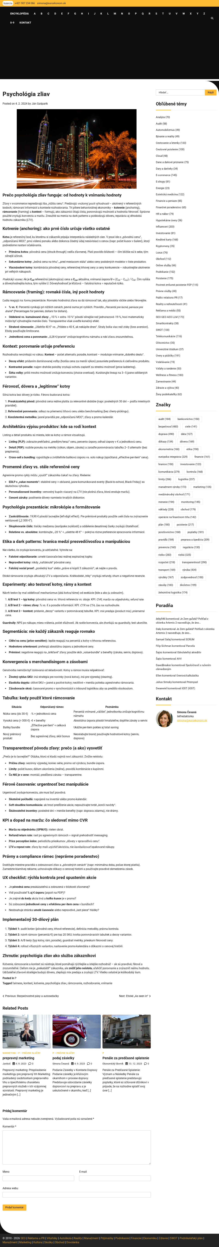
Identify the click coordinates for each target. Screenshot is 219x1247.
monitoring (190, 502)
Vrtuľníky (52, 1238)
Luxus (159, 252)
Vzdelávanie (163, 362)
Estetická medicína (167, 194)
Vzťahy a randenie (166, 368)
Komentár (9, 1126)
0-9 (12, 22)
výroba (189, 570)
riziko (164, 555)
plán (164, 524)
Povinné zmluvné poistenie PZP (174, 284)
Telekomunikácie (165, 336)
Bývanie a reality (165, 136)
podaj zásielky (63, 1058)
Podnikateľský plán (191, 1238)
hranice (165, 464)
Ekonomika (150, 1238)
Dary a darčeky (164, 168)
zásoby (165, 585)
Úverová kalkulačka (187, 675)
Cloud (159, 155)
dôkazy (165, 441)
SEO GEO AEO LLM (167, 317)
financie (202, 456)
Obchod (160, 259)
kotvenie (39, 983)
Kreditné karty (164, 239)
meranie (166, 502)
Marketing (9, 1053)
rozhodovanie (91, 983)
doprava (166, 434)
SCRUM (190, 639)
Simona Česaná (61, 1063)
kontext (28, 983)
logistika (186, 479)
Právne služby (31, 1053)
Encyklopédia (19, 13)
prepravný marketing (18, 1058)
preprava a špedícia (195, 539)
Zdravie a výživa (165, 388)
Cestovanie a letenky (168, 143)
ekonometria (168, 449)
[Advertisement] (109, 55)
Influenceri (162, 226)
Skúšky (48, 1242)
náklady (166, 509)
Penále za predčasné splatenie (125, 1058)
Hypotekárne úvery (166, 220)
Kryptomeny (162, 246)
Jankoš (6, 1063)
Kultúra (37, 1242)
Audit (159, 123)
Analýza (160, 117)
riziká (184, 555)
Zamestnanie (163, 381)
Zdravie (163, 1238)
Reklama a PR (36, 1238)
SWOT (159, 330)
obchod (188, 509)
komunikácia (169, 471)
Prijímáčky (107, 1238)
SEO (23, 1238)
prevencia (167, 547)
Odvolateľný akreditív (189, 652)
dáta (186, 434)
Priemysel (192, 682)
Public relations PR (166, 297)
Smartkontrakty (164, 323)
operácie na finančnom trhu (177, 517)
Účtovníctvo (163, 343)
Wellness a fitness (166, 375)
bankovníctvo (188, 419)
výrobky (166, 577)
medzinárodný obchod (174, 494)
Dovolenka (72, 1242)
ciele (191, 426)
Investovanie (163, 233)
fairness (17, 983)
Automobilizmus (165, 130)
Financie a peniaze (166, 201)
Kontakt (25, 22)
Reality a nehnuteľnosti (169, 304)
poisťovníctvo (169, 532)
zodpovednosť (192, 577)
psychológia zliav (55, 983)
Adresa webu (10, 1188)
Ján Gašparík (40, 103)
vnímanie (106, 983)
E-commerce (163, 175)
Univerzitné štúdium (167, 349)
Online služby (163, 265)
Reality (78, 1238)
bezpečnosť (168, 426)
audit (164, 419)
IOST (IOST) (188, 688)
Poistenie (161, 278)
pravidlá (166, 539)
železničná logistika (173, 592)
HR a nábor (162, 214)
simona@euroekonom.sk (192, 720)
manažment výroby (172, 486)
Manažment (91, 1238)
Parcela (190, 646)
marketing (202, 486)
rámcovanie (75, 983)
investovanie (190, 464)
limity (164, 479)
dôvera (187, 441)
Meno (6, 1171)
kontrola (195, 471)
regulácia (191, 547)
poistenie (185, 524)
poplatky (196, 532)
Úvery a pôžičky (165, 355)
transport (166, 570)
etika (192, 449)
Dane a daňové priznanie (170, 162)
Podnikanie (162, 272)
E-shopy (160, 181)
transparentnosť (194, 562)
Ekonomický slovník (112, 1063)
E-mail (83, 1171)
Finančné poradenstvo (168, 207)
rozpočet (166, 562)
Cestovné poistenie (167, 149)
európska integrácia (173, 456)
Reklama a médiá (166, 310)
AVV (179, 658)
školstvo (188, 585)
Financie (136, 1238)
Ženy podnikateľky (166, 394)
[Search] (212, 18)
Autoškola (66, 1238)
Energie (160, 188)
